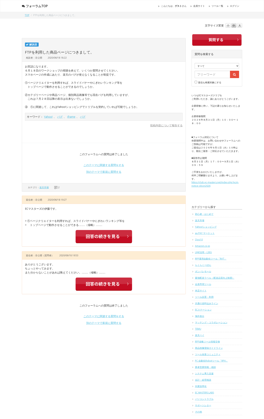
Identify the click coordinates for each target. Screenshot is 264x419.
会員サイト (199, 6)
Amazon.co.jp (202, 246)
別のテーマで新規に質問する (103, 172)
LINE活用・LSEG (203, 252)
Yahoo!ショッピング (206, 226)
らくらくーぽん (203, 265)
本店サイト (201, 290)
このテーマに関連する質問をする (103, 165)
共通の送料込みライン (206, 303)
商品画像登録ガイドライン (209, 348)
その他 (198, 411)
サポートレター (203, 405)
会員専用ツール (203, 284)
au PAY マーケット (205, 233)
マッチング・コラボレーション (211, 322)
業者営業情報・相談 (205, 367)
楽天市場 (44, 187)
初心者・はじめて (204, 214)
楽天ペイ (199, 335)
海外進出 (199, 316)
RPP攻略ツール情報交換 (207, 341)
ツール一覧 (217, 6)
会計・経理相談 (203, 380)
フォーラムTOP (37, 6)
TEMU (198, 328)
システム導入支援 (204, 373)
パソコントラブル (204, 399)
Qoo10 (199, 239)
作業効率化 (201, 386)
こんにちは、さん (174, 6)
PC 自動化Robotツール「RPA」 (211, 360)
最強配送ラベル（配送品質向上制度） (214, 277)
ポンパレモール (203, 271)
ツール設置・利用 (204, 297)
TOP (27, 15)
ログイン (234, 6)
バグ (60, 116)
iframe (71, 116)
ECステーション (203, 309)
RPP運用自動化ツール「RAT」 (211, 258)
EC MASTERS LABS (204, 392)
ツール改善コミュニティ (208, 354)
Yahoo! (48, 116)
